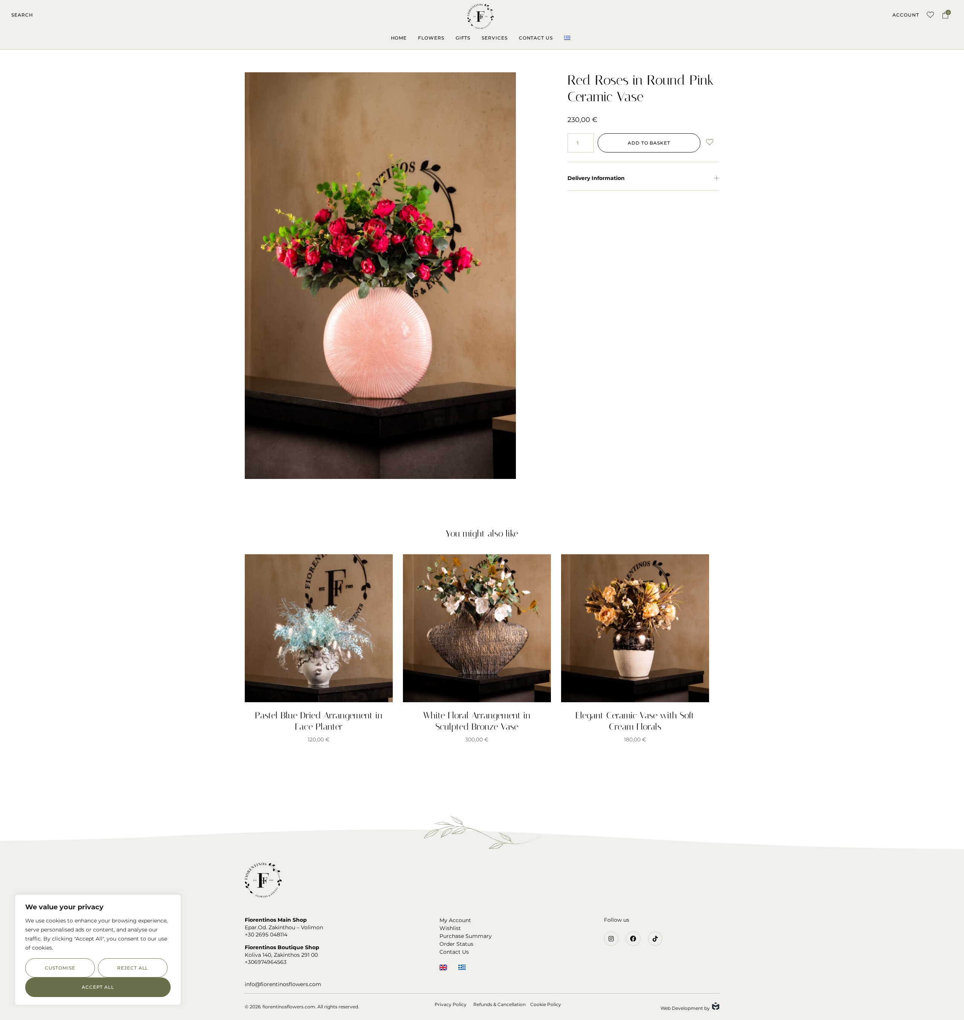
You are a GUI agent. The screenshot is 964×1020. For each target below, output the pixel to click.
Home (399, 38)
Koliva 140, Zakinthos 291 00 (281, 954)
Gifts (463, 38)
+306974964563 (266, 962)
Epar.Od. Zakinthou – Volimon (284, 927)
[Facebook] (633, 939)
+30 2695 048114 (266, 934)
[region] (98, 950)
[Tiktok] (655, 939)
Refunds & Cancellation (499, 1004)
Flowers (431, 38)
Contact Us (536, 38)
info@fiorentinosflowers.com (283, 984)
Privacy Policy (451, 1004)
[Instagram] (611, 939)
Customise (60, 968)
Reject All (132, 968)
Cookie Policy (545, 1004)
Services (494, 38)
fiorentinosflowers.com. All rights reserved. (310, 1006)
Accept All (98, 987)
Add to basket (649, 143)
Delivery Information (596, 178)
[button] (22, 15)
